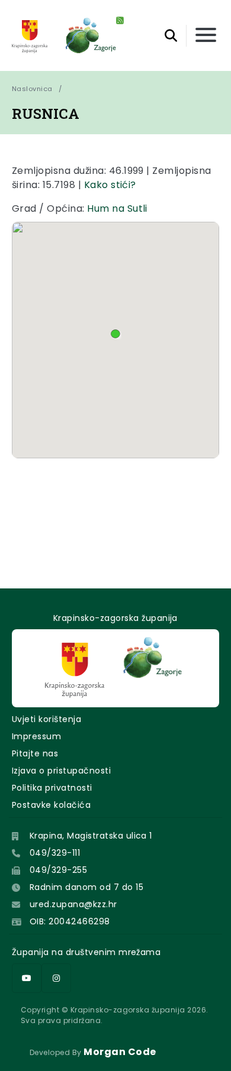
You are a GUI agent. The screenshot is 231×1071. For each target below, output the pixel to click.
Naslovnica (32, 89)
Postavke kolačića (51, 805)
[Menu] (205, 36)
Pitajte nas (35, 753)
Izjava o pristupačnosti (61, 770)
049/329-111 (55, 853)
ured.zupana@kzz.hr (73, 904)
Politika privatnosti (52, 788)
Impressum (36, 736)
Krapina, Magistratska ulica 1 (91, 836)
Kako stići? (110, 185)
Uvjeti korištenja (46, 719)
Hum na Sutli (117, 208)
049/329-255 (58, 870)
